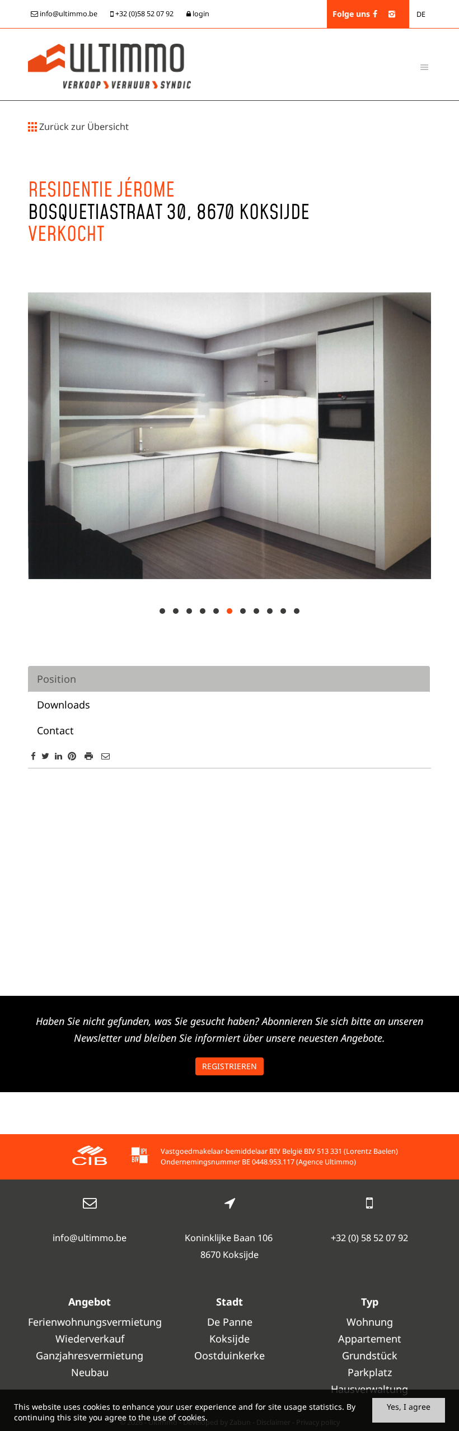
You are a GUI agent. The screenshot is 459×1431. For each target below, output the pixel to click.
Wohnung (369, 1322)
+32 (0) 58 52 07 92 (369, 1238)
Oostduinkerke (229, 1355)
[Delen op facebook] (33, 756)
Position (56, 679)
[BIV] (139, 1157)
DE (420, 14)
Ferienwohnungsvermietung (89, 1322)
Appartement (369, 1338)
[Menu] (424, 66)
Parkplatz (370, 1372)
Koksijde (229, 1338)
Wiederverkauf (89, 1338)
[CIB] (89, 1157)
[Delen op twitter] (45, 756)
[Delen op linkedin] (58, 756)
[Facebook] (375, 14)
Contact (55, 730)
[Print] (89, 756)
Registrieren (229, 1066)
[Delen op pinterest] (72, 756)
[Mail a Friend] (106, 756)
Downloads (63, 704)
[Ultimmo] (109, 65)
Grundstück (369, 1355)
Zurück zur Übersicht (83, 126)
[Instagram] (392, 14)
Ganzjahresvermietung (89, 1355)
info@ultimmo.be (90, 1238)
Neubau (90, 1372)
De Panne (229, 1322)
